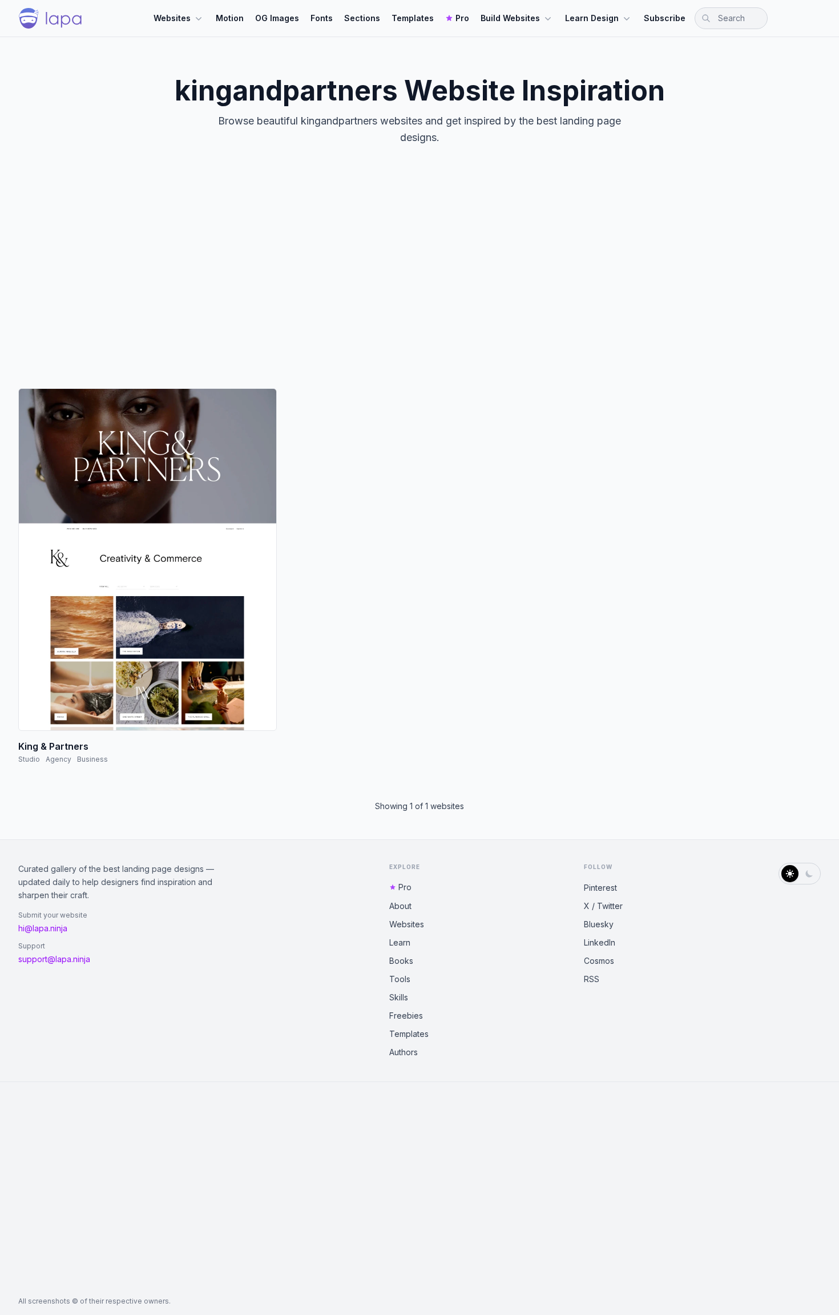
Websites (172, 18)
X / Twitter (603, 906)
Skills (398, 997)
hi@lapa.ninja (42, 928)
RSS (591, 979)
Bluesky (599, 924)
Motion (230, 18)
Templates (413, 18)
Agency (58, 759)
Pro (462, 18)
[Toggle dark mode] (800, 873)
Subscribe (664, 18)
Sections (362, 18)
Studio (29, 759)
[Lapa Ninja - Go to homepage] (50, 18)
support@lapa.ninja (54, 959)
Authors (403, 1052)
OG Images (277, 18)
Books (401, 961)
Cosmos (599, 961)
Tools (399, 979)
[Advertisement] (419, 276)
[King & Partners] (147, 559)
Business (92, 759)
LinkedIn (599, 942)
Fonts (321, 18)
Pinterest (600, 887)
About (400, 906)
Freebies (406, 1015)
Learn (399, 942)
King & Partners (53, 746)
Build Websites (510, 18)
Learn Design (592, 18)
